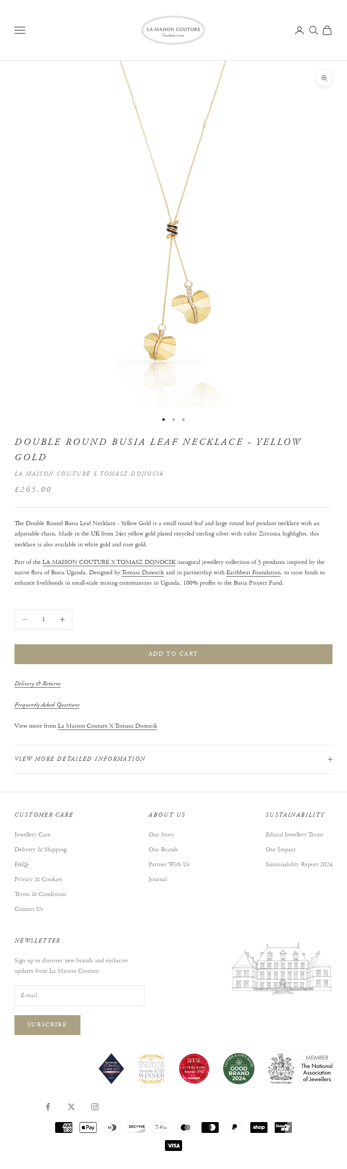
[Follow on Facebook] (47, 1106)
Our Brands (163, 850)
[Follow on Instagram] (94, 1106)
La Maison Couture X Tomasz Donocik (89, 474)
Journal (158, 879)
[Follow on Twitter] (71, 1106)
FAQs (21, 864)
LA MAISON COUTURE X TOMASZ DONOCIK (108, 562)
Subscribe (47, 1025)
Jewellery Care (32, 835)
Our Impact (280, 850)
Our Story (161, 835)
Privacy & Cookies (38, 879)
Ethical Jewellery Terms (295, 835)
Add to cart (174, 654)
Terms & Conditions (40, 894)
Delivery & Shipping (40, 850)
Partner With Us (169, 864)
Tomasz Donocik (143, 572)
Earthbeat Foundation (253, 572)
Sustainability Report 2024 (299, 864)
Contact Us (28, 909)
